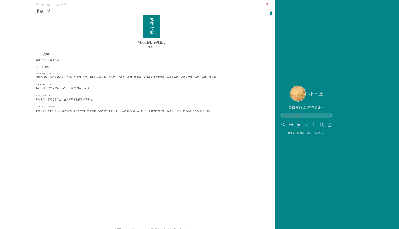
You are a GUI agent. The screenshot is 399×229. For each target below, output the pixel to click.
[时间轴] (299, 125)
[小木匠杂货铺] (330, 125)
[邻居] (306, 125)
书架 (64, 4)
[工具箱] (322, 125)
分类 (49, 4)
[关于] (314, 125)
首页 (42, 4)
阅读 (56, 4)
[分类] (291, 125)
